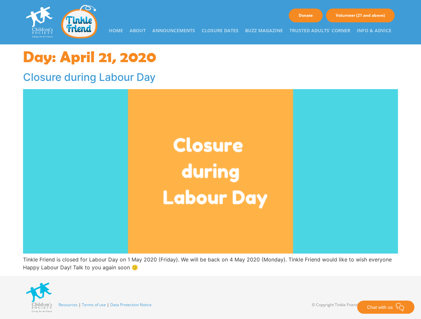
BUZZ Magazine (264, 30)
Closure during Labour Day (89, 77)
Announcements (173, 30)
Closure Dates (220, 30)
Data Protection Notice (131, 304)
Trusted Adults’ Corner (319, 30)
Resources (68, 304)
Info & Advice (374, 30)
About (138, 30)
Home (116, 30)
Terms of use (94, 304)
